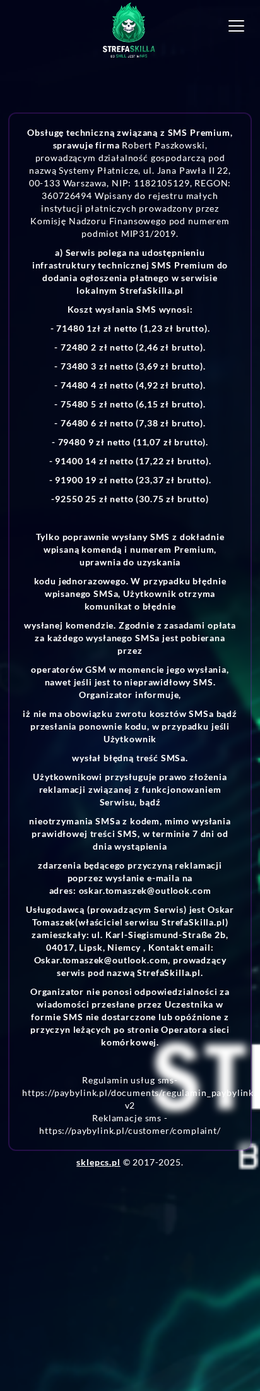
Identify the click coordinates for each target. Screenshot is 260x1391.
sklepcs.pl (98, 1162)
